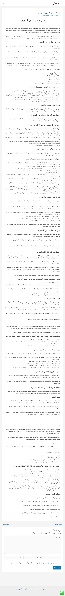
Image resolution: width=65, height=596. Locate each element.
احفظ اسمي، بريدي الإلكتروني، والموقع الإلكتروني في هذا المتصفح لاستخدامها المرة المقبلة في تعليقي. (35, 562)
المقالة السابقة (59, 524)
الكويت (52, 15)
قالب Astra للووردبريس (21, 589)
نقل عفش (58, 3)
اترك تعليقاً (57, 15)
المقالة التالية (5, 524)
